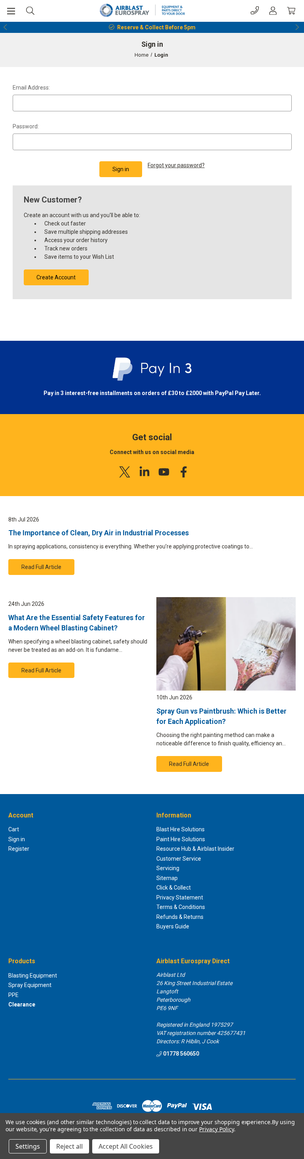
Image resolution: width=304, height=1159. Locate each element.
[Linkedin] (144, 471)
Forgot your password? (176, 165)
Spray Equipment (29, 985)
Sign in (16, 839)
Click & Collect (173, 887)
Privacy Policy (216, 1129)
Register (18, 849)
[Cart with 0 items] (291, 10)
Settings (27, 1146)
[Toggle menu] (11, 11)
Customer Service (178, 858)
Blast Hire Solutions (180, 829)
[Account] (272, 10)
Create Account (56, 277)
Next (298, 27)
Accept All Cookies (126, 1146)
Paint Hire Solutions (180, 839)
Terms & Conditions (180, 907)
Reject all (69, 1146)
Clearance (21, 1004)
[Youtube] (163, 471)
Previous (5, 27)
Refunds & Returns (179, 917)
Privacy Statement (179, 897)
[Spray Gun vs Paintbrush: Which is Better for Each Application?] (226, 644)
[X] (124, 471)
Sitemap (167, 878)
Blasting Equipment (32, 975)
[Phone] (254, 10)
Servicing (167, 868)
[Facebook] (183, 471)
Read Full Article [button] (41, 567)
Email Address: (31, 87)
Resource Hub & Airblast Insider (195, 849)
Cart (13, 829)
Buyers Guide (172, 926)
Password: (26, 126)
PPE (13, 995)
